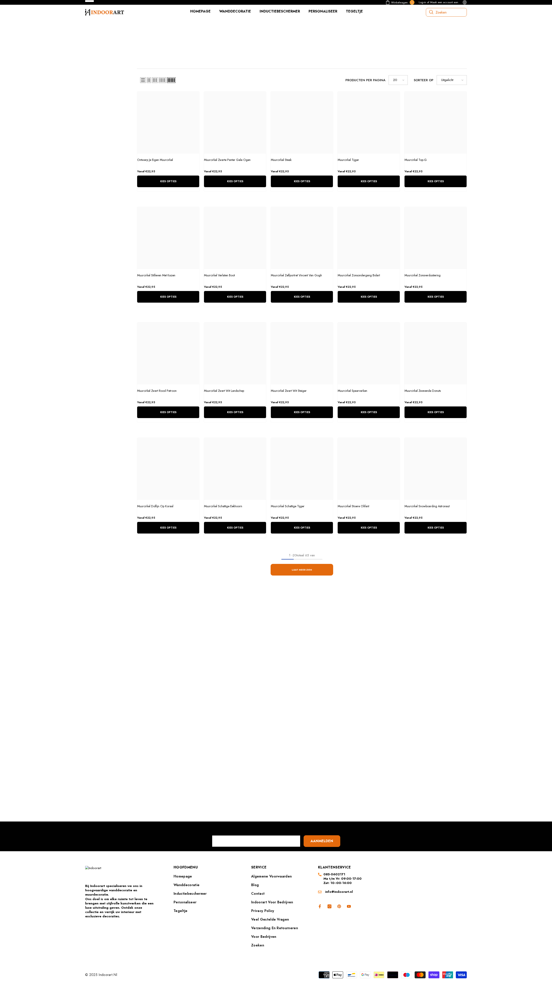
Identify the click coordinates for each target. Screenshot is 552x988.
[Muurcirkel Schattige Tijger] (302, 469)
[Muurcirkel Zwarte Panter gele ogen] (235, 123)
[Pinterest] (282, 794)
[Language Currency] (465, 2)
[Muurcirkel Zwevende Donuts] (436, 353)
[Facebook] (257, 794)
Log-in (422, 2)
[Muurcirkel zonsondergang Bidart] (369, 238)
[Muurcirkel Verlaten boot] (235, 238)
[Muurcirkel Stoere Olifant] (369, 469)
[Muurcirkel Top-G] (436, 123)
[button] (143, 80)
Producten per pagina (365, 80)
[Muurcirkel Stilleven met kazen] (168, 238)
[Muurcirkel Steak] (302, 123)
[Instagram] (269, 794)
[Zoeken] (446, 12)
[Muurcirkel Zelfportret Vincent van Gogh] (302, 238)
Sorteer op (423, 80)
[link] (146, 43)
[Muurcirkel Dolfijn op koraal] (168, 469)
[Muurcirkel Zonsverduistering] (436, 238)
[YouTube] (295, 794)
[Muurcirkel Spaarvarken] (369, 353)
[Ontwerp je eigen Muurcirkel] (168, 123)
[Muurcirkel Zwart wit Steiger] (302, 353)
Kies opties (168, 181)
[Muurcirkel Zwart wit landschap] (235, 353)
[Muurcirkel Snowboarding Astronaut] (436, 469)
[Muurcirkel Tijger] (369, 123)
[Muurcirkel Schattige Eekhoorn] (235, 469)
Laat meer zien (302, 569)
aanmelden (321, 841)
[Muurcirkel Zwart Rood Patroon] (168, 353)
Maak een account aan (444, 2)
